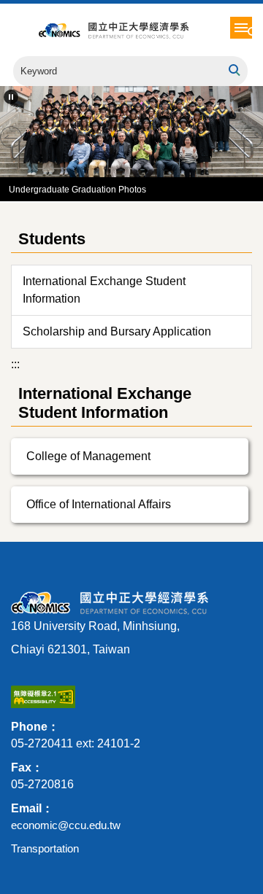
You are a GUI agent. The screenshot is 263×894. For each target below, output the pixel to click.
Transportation (45, 848)
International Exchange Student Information (104, 290)
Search (233, 70)
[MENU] (241, 28)
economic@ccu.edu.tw (66, 825)
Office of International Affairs (98, 504)
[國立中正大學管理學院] (144, 30)
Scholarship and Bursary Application (117, 331)
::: (15, 364)
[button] (253, 33)
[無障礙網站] (43, 696)
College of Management (88, 456)
